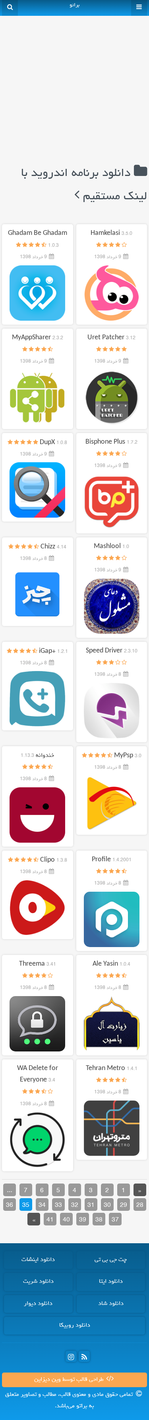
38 (99, 1220)
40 (66, 1220)
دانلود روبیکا (74, 1325)
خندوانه (37, 755)
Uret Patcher (111, 338)
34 (42, 1205)
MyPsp (127, 756)
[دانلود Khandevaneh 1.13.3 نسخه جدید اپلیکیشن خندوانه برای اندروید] (37, 815)
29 (123, 1205)
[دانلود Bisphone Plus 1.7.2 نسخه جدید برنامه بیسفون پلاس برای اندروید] (111, 501)
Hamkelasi (111, 233)
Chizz (53, 547)
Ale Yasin (111, 964)
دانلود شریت (38, 1281)
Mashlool (111, 546)
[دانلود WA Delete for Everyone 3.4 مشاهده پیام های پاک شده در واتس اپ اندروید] (37, 1139)
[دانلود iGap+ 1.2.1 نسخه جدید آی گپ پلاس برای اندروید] (37, 699)
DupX (53, 442)
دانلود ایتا (111, 1281)
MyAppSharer (37, 338)
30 (107, 1205)
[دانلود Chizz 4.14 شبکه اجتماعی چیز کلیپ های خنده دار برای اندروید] (37, 594)
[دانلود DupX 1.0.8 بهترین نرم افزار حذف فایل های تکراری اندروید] (37, 490)
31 (91, 1205)
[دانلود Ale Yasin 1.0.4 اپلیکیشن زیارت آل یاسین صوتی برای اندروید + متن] (111, 1023)
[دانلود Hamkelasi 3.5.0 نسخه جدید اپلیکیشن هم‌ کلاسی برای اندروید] (111, 293)
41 (50, 1220)
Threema (37, 964)
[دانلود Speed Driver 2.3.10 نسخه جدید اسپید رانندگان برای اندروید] (111, 710)
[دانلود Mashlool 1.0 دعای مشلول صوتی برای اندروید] (111, 606)
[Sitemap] (84, 1356)
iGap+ (53, 651)
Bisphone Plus (111, 442)
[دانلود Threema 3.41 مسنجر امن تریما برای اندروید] (37, 1023)
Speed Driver (111, 651)
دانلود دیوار (38, 1303)
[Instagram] (71, 1356)
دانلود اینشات (38, 1259)
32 (74, 1205)
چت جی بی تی (111, 1259)
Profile (112, 860)
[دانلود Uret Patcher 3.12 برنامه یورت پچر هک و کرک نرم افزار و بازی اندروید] (111, 397)
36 (9, 1205)
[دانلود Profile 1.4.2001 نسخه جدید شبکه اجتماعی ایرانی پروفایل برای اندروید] (111, 919)
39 (82, 1220)
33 (58, 1205)
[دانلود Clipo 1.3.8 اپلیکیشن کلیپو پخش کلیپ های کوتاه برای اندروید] (37, 907)
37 (115, 1220)
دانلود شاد (111, 1303)
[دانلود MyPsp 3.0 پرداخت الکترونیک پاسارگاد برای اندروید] (111, 803)
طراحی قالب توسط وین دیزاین (69, 1379)
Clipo (53, 860)
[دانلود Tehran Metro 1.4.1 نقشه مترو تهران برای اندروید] (111, 1128)
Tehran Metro (111, 1068)
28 (139, 1205)
